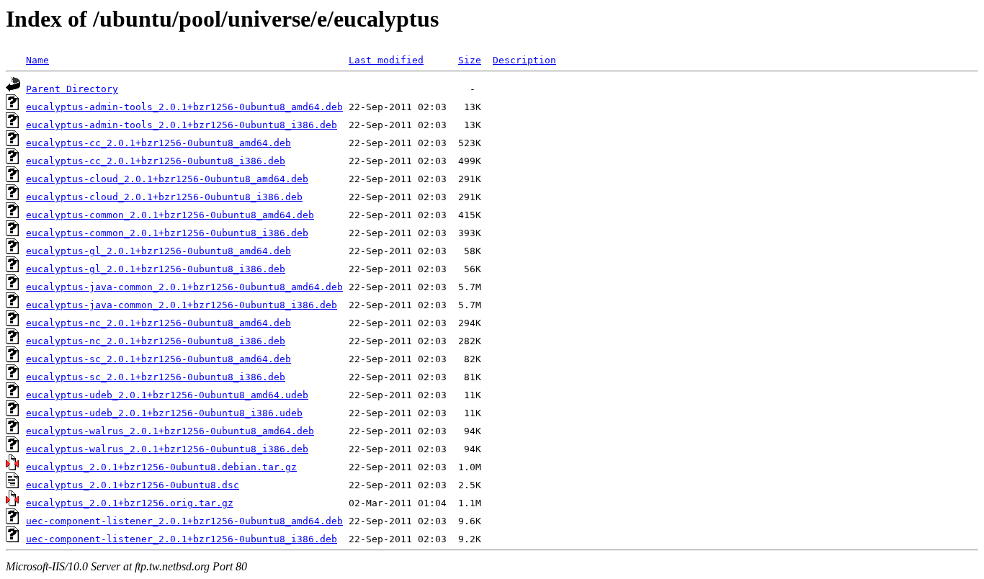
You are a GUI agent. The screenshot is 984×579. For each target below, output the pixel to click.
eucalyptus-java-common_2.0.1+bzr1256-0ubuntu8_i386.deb (181, 305)
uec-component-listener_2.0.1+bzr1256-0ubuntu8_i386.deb (181, 539)
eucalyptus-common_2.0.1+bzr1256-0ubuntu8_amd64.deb (170, 215)
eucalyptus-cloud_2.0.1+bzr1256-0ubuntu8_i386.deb (164, 197)
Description (524, 60)
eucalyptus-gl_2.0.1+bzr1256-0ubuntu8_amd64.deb (158, 251)
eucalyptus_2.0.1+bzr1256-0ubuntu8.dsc (132, 485)
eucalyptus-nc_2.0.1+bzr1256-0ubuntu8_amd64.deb (158, 323)
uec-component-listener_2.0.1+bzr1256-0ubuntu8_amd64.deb (184, 521)
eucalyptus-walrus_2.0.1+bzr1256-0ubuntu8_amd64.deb (170, 431)
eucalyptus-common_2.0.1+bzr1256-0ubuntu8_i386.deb (167, 233)
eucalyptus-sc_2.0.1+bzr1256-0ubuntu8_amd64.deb (158, 359)
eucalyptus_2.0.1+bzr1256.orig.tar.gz (129, 503)
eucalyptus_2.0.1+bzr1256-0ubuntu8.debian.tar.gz (161, 467)
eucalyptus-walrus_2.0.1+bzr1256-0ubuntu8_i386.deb (167, 449)
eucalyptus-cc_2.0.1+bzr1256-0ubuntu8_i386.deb (155, 161)
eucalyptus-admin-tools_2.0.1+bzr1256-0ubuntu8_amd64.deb (184, 107)
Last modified (386, 60)
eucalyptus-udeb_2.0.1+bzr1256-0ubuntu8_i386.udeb (164, 413)
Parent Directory (72, 89)
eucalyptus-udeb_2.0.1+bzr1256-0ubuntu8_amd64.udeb (167, 395)
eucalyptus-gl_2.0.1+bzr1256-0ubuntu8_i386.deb (155, 269)
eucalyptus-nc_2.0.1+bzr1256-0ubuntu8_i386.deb (155, 341)
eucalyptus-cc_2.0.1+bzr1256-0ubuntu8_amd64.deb (158, 143)
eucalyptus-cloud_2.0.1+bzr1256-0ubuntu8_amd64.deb (167, 179)
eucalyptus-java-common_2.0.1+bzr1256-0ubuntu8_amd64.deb (184, 287)
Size (469, 60)
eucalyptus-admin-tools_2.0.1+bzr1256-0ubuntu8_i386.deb (181, 125)
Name (37, 60)
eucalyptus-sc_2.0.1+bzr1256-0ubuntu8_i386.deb (155, 377)
